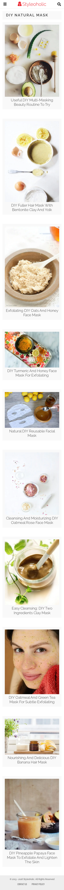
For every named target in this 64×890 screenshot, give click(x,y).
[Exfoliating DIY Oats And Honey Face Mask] (32, 306)
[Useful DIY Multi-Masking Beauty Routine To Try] (32, 95)
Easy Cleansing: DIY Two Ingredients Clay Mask (32, 610)
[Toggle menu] (5, 4)
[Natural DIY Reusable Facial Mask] (32, 427)
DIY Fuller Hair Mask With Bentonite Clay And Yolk (32, 207)
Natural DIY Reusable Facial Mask (32, 433)
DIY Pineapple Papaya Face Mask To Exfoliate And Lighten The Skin (32, 857)
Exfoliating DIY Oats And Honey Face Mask (32, 312)
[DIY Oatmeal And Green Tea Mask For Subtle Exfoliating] (32, 693)
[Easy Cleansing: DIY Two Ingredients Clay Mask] (32, 604)
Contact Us (22, 884)
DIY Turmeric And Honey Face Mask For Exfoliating (32, 373)
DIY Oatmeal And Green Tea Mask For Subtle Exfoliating (32, 699)
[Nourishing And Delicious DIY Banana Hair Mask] (32, 753)
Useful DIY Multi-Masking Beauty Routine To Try (32, 102)
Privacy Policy (38, 884)
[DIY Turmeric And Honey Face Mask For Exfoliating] (32, 366)
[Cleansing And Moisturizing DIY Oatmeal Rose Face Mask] (32, 514)
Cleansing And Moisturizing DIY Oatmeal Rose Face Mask (32, 520)
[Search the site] (59, 4)
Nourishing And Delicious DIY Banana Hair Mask (32, 760)
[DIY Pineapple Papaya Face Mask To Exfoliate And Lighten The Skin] (32, 849)
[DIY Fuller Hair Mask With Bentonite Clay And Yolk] (32, 201)
